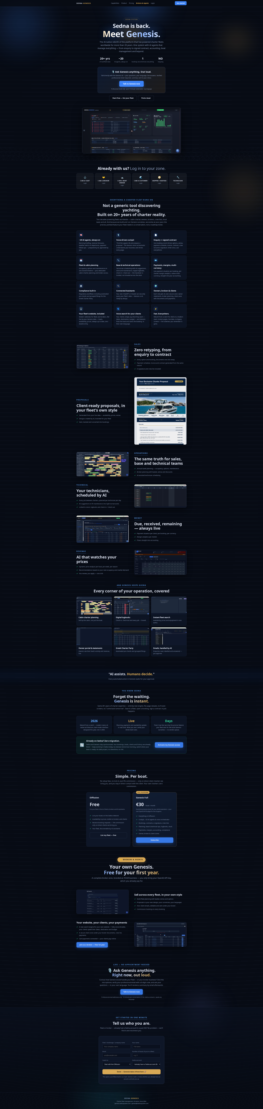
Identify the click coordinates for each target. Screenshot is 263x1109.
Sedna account (137, 1060)
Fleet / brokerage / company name (113, 1042)
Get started (181, 3)
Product (124, 3)
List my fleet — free (108, 835)
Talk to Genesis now (131, 84)
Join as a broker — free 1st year (92, 944)
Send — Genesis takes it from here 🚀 (131, 1071)
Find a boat (146, 98)
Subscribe (155, 840)
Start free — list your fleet (123, 98)
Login (153, 3)
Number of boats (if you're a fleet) (143, 1051)
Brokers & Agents (142, 3)
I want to (105, 1060)
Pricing (131, 3)
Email (104, 1051)
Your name (135, 1042)
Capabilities (115, 3)
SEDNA (83, 3)
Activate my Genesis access (169, 745)
